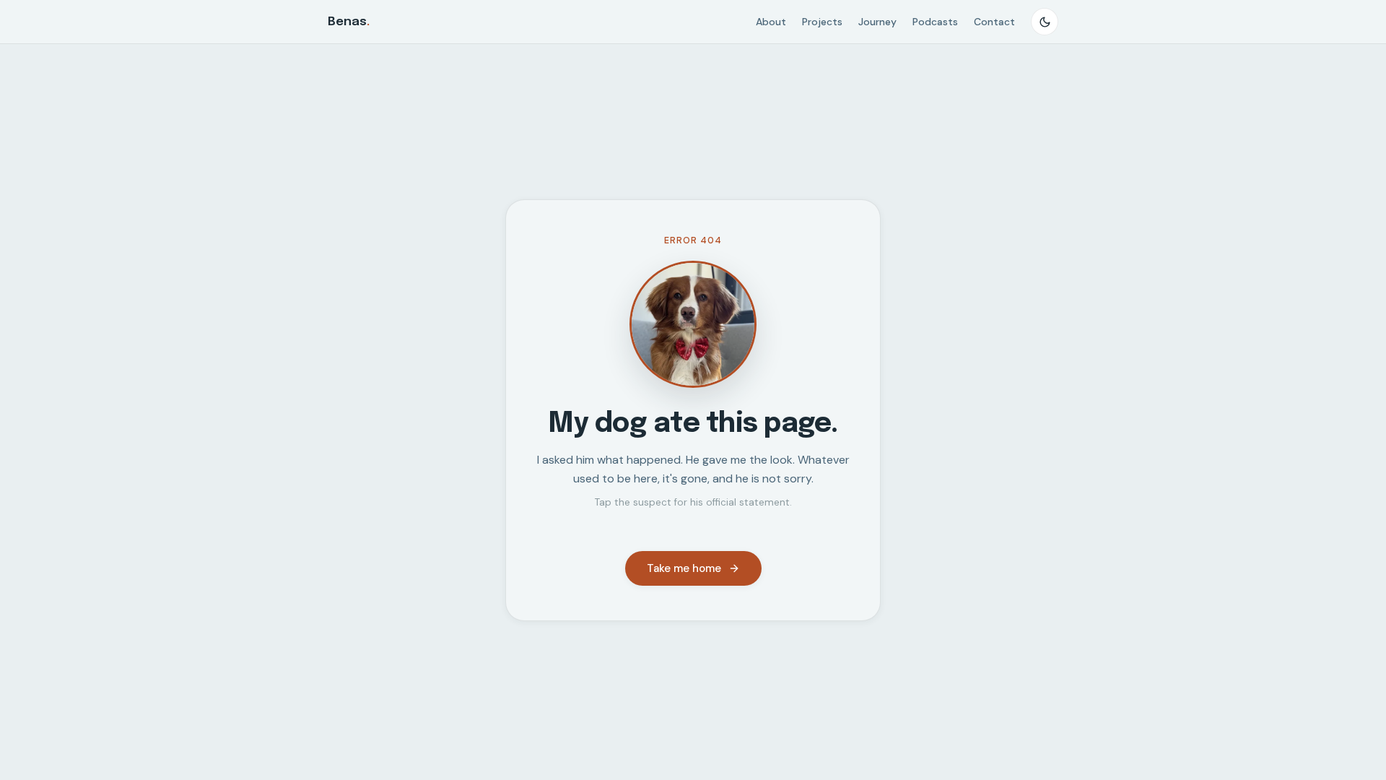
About (771, 21)
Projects (822, 21)
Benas (349, 22)
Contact (994, 21)
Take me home (684, 568)
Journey (877, 21)
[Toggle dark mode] (1044, 21)
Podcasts (935, 21)
